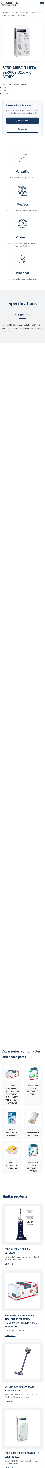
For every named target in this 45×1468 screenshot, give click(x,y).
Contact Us (22, 129)
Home (7, 12)
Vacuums (14, 12)
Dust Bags (24, 12)
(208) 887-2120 (22, 120)
